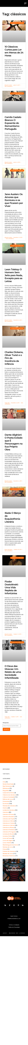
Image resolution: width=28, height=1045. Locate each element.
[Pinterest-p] (18, 905)
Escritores (6, 803)
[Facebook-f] (9, 905)
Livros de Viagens (8, 840)
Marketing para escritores (10, 845)
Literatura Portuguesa (9, 832)
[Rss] (5, 905)
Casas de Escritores (8, 793)
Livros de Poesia (7, 838)
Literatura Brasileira (9, 816)
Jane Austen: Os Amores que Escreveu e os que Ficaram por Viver (14, 200)
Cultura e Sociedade (8, 797)
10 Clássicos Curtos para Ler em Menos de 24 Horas (14, 51)
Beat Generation (7, 786)
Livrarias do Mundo (8, 834)
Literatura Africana (8, 814)
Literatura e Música (8, 827)
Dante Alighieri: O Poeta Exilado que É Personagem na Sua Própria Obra (13, 442)
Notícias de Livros (8, 847)
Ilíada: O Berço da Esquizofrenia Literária (13, 517)
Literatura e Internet (9, 825)
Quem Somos (14, 916)
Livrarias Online (7, 836)
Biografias (6, 790)
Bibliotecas (6, 788)
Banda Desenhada (8, 784)
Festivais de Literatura (9, 806)
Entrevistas (6, 801)
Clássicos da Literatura (9, 795)
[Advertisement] (14, 749)
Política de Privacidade (14, 927)
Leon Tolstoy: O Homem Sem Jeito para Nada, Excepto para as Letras (13, 275)
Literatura (6, 812)
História (5, 808)
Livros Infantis (7, 843)
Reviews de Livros (8, 853)
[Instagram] (14, 905)
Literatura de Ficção (8, 819)
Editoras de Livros (8, 799)
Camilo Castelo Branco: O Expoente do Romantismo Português (13, 123)
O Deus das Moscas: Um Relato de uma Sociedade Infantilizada (13, 672)
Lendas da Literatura (9, 810)
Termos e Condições (14, 925)
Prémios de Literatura (9, 851)
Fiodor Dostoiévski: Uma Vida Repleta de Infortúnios (11, 587)
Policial (5, 849)
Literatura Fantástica (9, 829)
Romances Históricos (9, 856)
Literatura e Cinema (8, 823)
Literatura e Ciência (8, 821)
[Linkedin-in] (23, 905)
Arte (4, 782)
